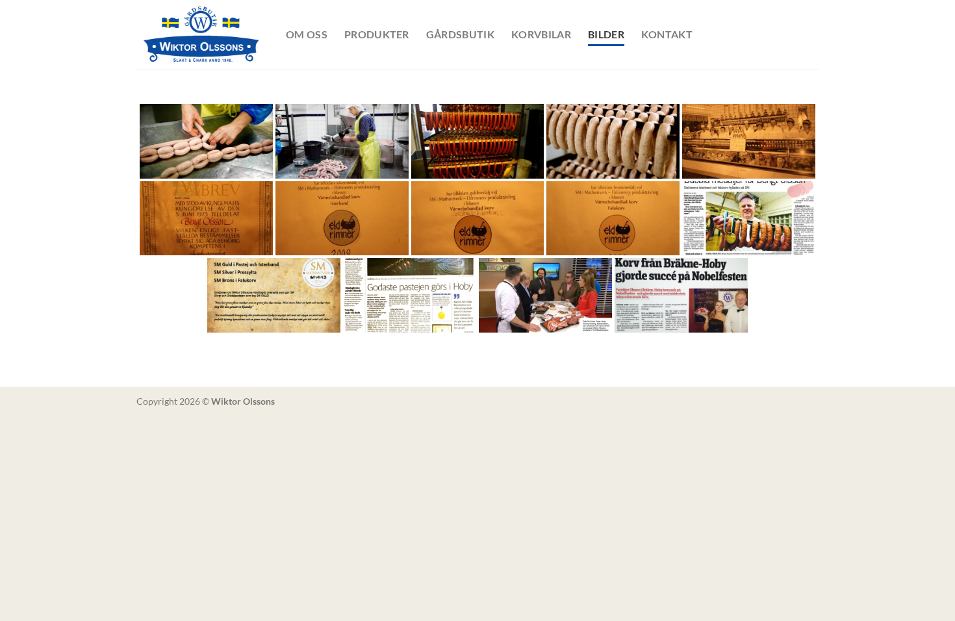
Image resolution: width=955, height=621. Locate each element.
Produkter (376, 34)
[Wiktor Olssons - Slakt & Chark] (201, 34)
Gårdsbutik (460, 34)
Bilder (606, 34)
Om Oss (306, 34)
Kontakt (667, 34)
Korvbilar (541, 34)
